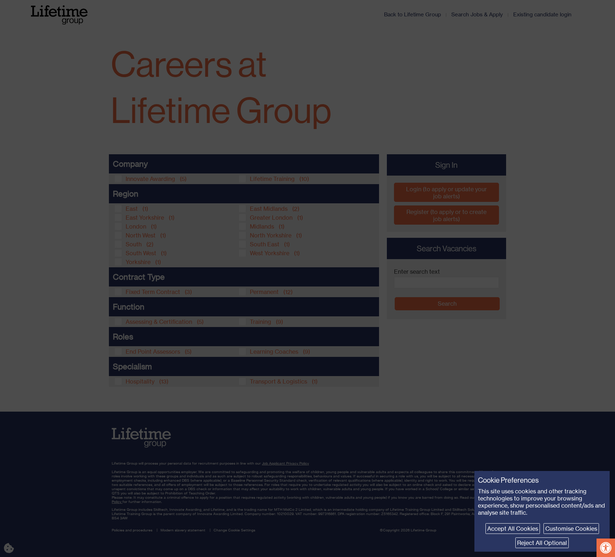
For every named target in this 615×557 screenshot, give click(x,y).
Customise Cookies (571, 528)
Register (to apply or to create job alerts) (446, 215)
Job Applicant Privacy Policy (285, 463)
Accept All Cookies (512, 528)
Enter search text (417, 271)
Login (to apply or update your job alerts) (446, 193)
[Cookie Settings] (14, 543)
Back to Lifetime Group (412, 14)
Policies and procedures (132, 530)
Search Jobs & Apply (477, 14)
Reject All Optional (542, 542)
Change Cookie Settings (234, 530)
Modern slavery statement (183, 530)
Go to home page (141, 439)
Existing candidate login (542, 14)
